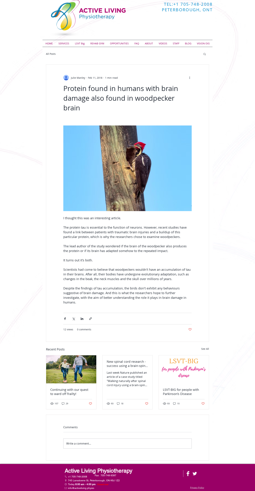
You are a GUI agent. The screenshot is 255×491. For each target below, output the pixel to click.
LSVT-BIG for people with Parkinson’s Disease (181, 392)
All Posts (51, 53)
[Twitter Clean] (194, 473)
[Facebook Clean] (187, 473)
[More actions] (190, 78)
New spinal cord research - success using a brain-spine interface (127, 363)
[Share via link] (90, 318)
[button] (204, 54)
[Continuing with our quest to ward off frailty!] (71, 369)
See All (205, 348)
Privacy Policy (197, 487)
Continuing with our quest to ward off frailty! (69, 392)
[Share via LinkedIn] (82, 318)
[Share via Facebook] (65, 318)
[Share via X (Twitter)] (73, 318)
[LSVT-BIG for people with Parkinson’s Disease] (184, 369)
